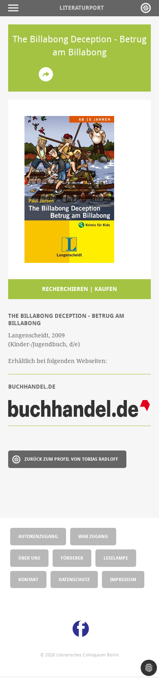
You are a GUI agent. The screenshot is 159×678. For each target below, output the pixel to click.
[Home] (146, 8)
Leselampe (116, 558)
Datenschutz (74, 579)
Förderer (72, 558)
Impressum (123, 579)
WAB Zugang (93, 536)
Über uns (29, 558)
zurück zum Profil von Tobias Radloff (71, 459)
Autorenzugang (38, 536)
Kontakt (28, 579)
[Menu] (15, 8)
